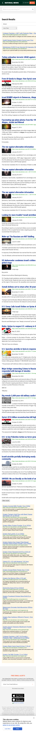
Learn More (7, 728)
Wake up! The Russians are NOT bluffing (18, 236)
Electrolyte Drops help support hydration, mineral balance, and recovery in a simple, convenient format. (17, 591)
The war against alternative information (18, 147)
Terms (8, 708)
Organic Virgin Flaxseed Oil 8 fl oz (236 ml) (16, 552)
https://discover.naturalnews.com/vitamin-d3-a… (15, 563)
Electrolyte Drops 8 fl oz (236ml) (13, 588)
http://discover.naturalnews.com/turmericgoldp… (15, 517)
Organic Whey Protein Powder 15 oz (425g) (17, 525)
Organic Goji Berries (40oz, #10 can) (14, 578)
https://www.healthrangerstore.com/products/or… (15, 571)
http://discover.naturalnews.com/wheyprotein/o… (15, 527)
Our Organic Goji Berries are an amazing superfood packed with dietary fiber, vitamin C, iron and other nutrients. (16, 583)
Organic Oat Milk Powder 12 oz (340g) (15, 654)
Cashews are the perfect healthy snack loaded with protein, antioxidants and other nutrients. (16, 622)
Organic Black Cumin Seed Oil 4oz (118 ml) (16, 646)
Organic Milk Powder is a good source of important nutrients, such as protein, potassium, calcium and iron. (17, 658)
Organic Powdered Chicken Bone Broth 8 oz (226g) (17, 597)
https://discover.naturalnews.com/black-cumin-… (15, 647)
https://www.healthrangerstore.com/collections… (15, 35)
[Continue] (33, 684)
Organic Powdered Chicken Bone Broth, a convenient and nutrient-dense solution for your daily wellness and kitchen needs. (18, 602)
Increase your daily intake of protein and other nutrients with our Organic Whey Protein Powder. (17, 529)
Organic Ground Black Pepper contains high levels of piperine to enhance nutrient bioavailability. (17, 573)
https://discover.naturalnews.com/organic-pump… (15, 545)
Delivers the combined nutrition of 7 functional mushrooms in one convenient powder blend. (15, 632)
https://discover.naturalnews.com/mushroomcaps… (16, 629)
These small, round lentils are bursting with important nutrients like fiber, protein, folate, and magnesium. (17, 537)
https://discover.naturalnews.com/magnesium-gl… (16, 610)
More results (6, 500)
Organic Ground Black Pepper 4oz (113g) (16, 570)
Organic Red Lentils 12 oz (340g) (13, 534)
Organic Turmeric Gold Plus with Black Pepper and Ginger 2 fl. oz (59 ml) (17, 515)
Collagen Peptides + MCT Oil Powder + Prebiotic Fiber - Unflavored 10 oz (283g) (16, 637)
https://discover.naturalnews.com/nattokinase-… (15, 48)
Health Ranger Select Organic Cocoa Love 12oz (18, 40)
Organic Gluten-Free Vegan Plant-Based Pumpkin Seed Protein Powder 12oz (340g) (17, 542)
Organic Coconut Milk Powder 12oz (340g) (16, 506)
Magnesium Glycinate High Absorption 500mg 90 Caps (17, 608)
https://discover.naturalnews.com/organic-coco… (15, 507)
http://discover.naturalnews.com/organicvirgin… (15, 553)
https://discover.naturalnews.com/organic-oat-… (15, 656)
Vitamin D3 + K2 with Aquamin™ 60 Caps (16, 561)
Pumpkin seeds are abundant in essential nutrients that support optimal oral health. (17, 547)
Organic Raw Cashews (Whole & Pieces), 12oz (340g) (18, 617)
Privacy (4, 708)
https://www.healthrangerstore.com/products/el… (15, 589)
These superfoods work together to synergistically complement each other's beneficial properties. (16, 641)
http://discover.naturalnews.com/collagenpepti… (15, 639)
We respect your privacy (18, 688)
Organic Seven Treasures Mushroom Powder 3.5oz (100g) (17, 627)
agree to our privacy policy (11, 725)
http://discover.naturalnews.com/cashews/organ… (16, 620)
